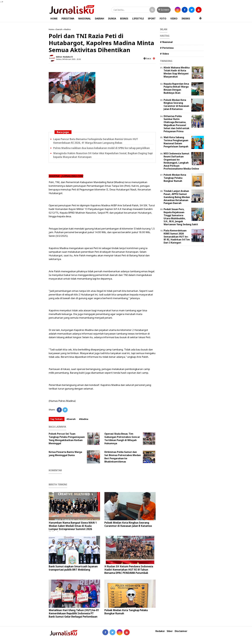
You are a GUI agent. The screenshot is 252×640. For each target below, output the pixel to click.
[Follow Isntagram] (120, 632)
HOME (53, 18)
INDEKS (186, 18)
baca (148, 58)
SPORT (152, 18)
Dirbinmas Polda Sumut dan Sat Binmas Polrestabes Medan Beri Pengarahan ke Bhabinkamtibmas (122, 456)
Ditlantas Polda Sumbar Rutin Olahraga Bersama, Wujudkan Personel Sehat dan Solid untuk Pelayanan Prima (176, 124)
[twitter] (192, 10)
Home (51, 29)
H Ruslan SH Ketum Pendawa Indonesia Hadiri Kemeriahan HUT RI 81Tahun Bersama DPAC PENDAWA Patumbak (128, 569)
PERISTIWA (68, 18)
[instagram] (178, 10)
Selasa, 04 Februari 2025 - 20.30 (68, 59)
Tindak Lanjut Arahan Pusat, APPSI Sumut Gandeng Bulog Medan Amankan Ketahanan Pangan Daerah (177, 197)
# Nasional (166, 42)
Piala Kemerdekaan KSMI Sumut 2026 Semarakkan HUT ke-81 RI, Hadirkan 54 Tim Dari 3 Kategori (177, 236)
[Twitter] (65, 409)
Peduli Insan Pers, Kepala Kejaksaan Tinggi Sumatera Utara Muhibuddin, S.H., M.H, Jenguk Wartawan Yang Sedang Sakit (181, 217)
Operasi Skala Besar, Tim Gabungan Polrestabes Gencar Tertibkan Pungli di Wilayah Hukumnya (122, 438)
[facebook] (185, 10)
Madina (67, 29)
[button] (200, 17)
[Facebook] (59, 409)
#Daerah (71, 419)
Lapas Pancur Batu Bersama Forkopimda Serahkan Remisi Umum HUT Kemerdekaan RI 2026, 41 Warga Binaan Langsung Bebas (95, 140)
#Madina (83, 419)
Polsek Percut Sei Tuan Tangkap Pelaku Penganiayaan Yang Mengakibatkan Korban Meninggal (67, 438)
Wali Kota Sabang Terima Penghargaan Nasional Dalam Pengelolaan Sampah (176, 142)
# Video (164, 53)
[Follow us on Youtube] (127, 632)
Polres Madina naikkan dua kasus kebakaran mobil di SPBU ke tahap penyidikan (101, 148)
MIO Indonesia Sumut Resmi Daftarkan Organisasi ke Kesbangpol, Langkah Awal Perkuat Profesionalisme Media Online (181, 161)
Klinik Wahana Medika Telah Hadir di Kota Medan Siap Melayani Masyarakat (177, 72)
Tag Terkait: (56, 419)
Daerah (59, 29)
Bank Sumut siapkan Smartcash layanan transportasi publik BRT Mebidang (73, 568)
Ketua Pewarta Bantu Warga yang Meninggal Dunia (65, 453)
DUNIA (112, 18)
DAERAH (99, 18)
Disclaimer (181, 631)
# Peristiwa (167, 47)
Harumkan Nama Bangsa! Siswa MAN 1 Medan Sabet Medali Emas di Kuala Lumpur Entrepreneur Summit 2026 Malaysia (73, 527)
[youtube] (199, 10)
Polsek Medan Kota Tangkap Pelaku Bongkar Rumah (126, 611)
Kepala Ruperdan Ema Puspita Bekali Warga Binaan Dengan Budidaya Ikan (176, 88)
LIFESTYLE (138, 18)
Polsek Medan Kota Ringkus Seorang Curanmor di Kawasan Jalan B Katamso (128, 524)
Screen (164, 9)
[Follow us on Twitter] (112, 632)
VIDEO (173, 18)
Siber (170, 631)
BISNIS (124, 18)
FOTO (163, 18)
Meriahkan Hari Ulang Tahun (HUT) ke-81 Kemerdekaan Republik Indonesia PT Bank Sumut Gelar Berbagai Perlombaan (74, 613)
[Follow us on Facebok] (105, 632)
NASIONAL (84, 18)
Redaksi (160, 631)
